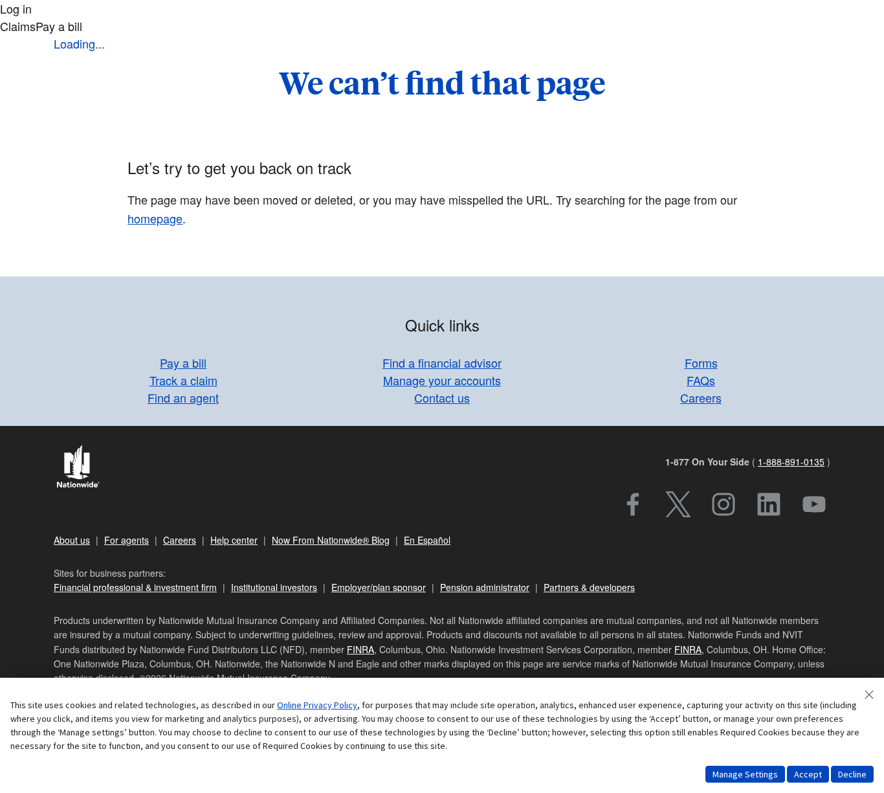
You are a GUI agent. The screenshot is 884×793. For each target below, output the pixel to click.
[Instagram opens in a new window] (723, 504)
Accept (808, 774)
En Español (427, 539)
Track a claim (183, 380)
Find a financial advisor (442, 362)
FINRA (360, 649)
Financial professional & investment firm (135, 587)
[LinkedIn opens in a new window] (769, 504)
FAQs (701, 380)
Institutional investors (274, 587)
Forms (701, 362)
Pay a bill (183, 362)
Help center (234, 539)
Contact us (442, 397)
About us (72, 539)
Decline (852, 774)
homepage (154, 218)
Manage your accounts (442, 380)
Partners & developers (589, 587)
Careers (701, 397)
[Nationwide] (84, 468)
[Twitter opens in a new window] (678, 504)
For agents (126, 539)
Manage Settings (745, 774)
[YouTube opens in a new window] (814, 504)
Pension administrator (484, 587)
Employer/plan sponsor (378, 587)
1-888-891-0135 (791, 461)
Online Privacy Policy (317, 705)
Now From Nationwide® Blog (331, 539)
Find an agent (183, 397)
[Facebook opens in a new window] (633, 504)
